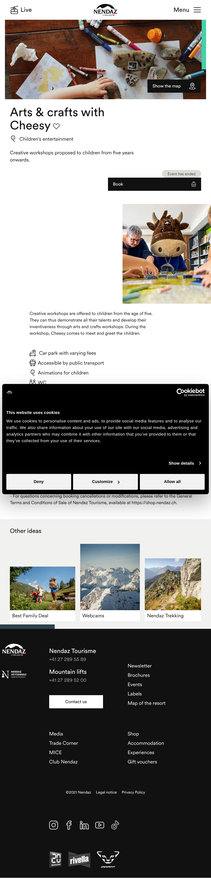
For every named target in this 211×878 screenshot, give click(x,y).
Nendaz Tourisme (14, 650)
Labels (134, 694)
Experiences (140, 752)
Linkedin (84, 825)
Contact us (76, 701)
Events (134, 684)
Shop (133, 734)
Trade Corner (63, 743)
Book (118, 184)
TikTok (115, 825)
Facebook (69, 825)
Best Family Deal (30, 615)
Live (26, 10)
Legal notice (106, 792)
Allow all (172, 481)
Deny (39, 481)
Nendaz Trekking (165, 615)
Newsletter (139, 666)
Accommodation (145, 743)
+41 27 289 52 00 (68, 680)
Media (56, 734)
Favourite (56, 126)
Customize (102, 481)
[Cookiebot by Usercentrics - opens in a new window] (181, 392)
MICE (55, 752)
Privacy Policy (133, 792)
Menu (181, 10)
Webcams (93, 615)
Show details (181, 463)
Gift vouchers (142, 761)
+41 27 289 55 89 (67, 659)
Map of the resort (146, 703)
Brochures (138, 675)
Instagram (53, 825)
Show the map (166, 86)
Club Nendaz (63, 761)
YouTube (99, 825)
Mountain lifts (68, 672)
